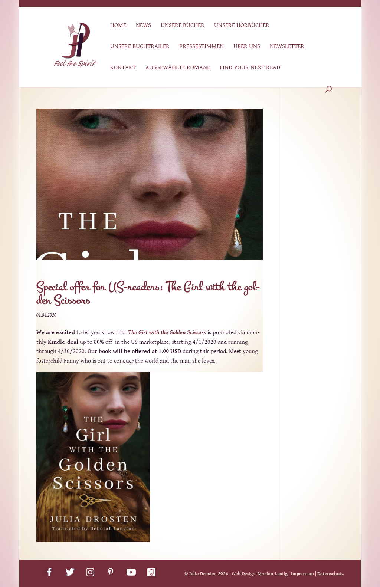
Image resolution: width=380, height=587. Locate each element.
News (143, 26)
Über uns (246, 47)
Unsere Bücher (182, 26)
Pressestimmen (201, 47)
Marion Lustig (273, 574)
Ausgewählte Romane (177, 68)
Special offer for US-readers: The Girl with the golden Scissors (148, 293)
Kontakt (123, 68)
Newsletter (287, 47)
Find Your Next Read (250, 68)
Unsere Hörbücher (241, 26)
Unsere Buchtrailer (140, 47)
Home (118, 26)
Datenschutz (330, 574)
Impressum (302, 574)
